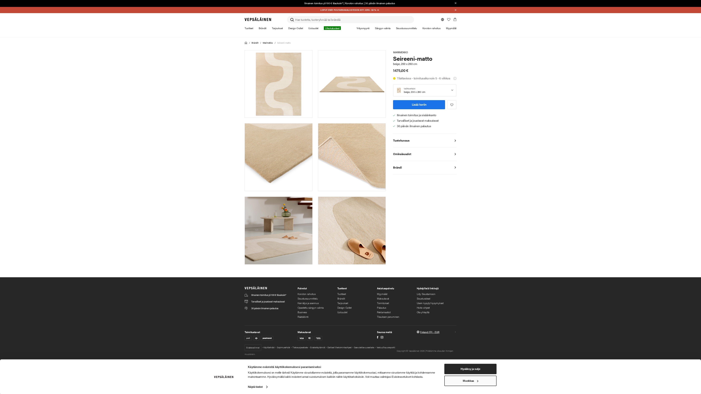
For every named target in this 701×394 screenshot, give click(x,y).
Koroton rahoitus (354, 3)
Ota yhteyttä (423, 312)
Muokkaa (468, 380)
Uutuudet (342, 312)
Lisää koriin (419, 104)
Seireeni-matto (284, 42)
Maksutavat (383, 298)
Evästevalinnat (253, 347)
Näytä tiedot (255, 386)
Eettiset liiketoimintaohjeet (339, 347)
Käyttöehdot (269, 347)
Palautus (381, 307)
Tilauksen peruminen (388, 316)
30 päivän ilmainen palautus (380, 3)
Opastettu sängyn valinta (310, 307)
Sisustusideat (423, 298)
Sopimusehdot (283, 347)
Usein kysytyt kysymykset (430, 303)
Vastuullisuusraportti (386, 347)
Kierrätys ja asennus (308, 303)
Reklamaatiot (384, 312)
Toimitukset (383, 303)
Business (302, 312)
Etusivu (246, 43)
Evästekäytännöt (317, 347)
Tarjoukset (342, 303)
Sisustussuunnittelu (308, 298)
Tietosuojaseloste (300, 347)
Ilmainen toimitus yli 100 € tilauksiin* (323, 3)
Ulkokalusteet (332, 28)
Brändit (255, 42)
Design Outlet (344, 307)
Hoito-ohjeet (423, 307)
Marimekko (268, 42)
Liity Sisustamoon (426, 294)
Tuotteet (341, 294)
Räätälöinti (303, 316)
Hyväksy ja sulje (470, 368)
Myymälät (382, 294)
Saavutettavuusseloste (364, 347)
